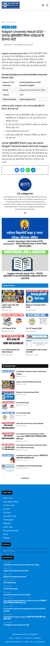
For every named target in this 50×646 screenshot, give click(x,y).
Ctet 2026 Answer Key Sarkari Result (11, 351)
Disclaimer (37, 638)
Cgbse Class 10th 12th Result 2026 (10, 306)
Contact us (27, 638)
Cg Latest (13, 22)
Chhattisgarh (8, 520)
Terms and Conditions (13, 642)
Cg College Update (10, 502)
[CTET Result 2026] (13, 320)
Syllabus (6, 538)
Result (13, 27)
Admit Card (7, 498)
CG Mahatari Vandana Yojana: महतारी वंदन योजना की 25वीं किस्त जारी (32, 456)
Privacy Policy (40, 642)
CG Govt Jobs (8, 505)
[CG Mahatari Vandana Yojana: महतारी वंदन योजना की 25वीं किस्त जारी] (8, 458)
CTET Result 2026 (9, 328)
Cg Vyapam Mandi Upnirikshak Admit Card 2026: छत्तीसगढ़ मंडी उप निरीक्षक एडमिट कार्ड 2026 (31, 436)
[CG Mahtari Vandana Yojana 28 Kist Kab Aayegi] (8, 374)
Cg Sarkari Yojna (9, 516)
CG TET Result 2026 (34, 328)
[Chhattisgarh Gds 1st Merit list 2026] (37, 341)
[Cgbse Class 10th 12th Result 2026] (13, 296)
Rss (31, 642)
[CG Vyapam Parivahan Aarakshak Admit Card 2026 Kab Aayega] (8, 448)
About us (18, 638)
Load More (25, 478)
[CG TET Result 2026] (37, 320)
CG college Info (25, 193)
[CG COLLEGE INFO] (11, 5)
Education (7, 523)
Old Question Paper (10, 531)
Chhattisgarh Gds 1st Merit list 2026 (36, 351)
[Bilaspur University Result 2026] (37, 296)
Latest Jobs (7, 527)
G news (26, 642)
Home (5, 22)
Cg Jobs (6, 509)
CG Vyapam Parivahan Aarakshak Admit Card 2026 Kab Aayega (31, 446)
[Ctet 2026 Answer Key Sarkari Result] (13, 341)
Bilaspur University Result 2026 (36, 306)
